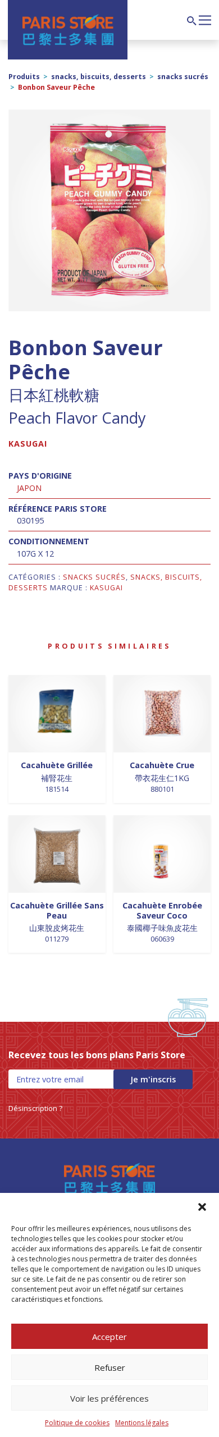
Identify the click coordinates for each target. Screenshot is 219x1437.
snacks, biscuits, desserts (98, 76)
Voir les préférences (109, 1398)
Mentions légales (141, 1422)
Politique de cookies (77, 1422)
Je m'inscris (153, 1079)
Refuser (109, 1367)
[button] (202, 1207)
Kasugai (27, 443)
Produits (24, 76)
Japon (29, 488)
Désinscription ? (35, 1108)
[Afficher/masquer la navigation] (205, 19)
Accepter (109, 1336)
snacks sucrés (182, 76)
